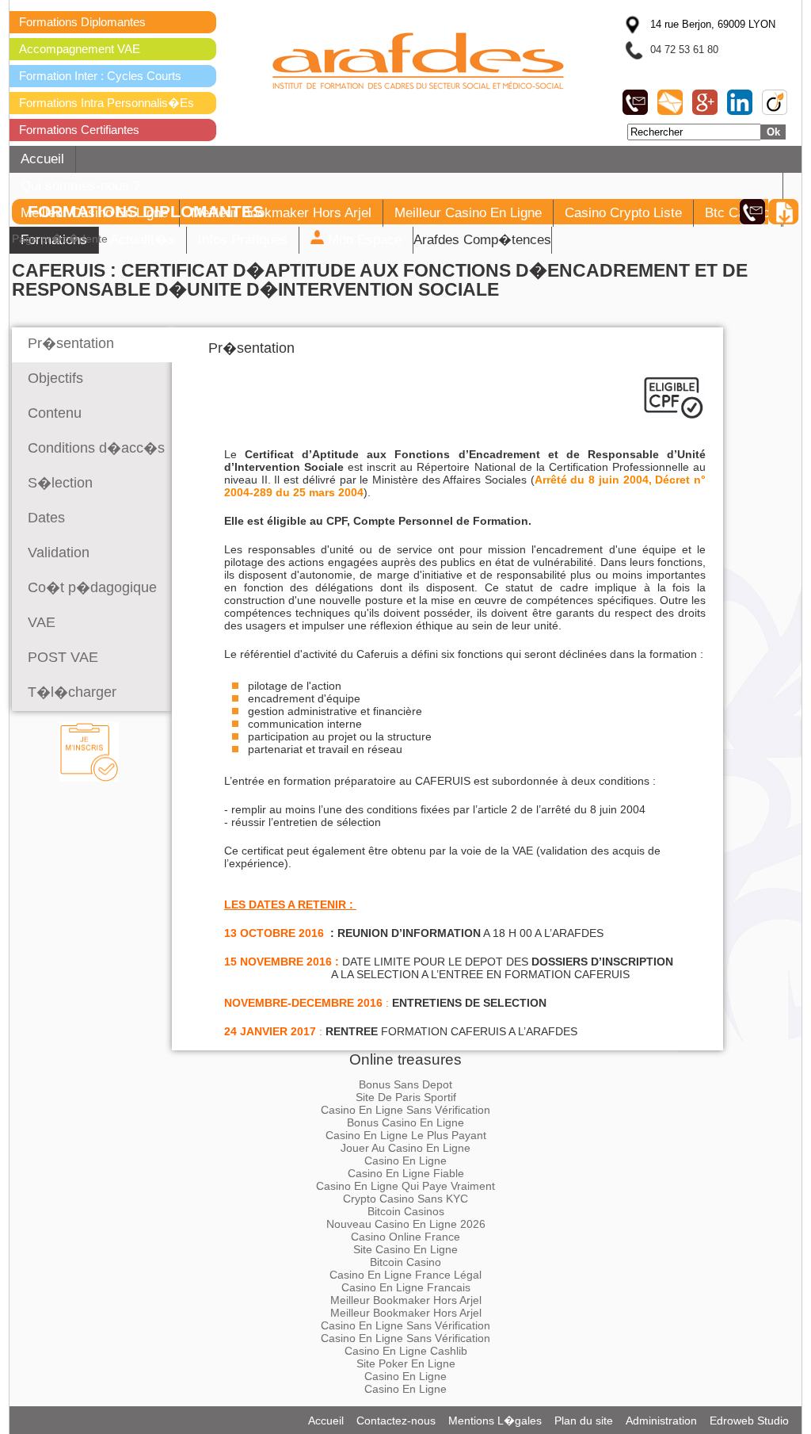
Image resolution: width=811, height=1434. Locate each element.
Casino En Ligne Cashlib (406, 1350)
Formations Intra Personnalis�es (106, 102)
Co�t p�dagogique (92, 587)
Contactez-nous (396, 1420)
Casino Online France (405, 1236)
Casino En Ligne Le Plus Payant (406, 1135)
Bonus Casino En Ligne (405, 1122)
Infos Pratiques (242, 239)
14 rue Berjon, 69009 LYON (712, 24)
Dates (46, 518)
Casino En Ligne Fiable (406, 1173)
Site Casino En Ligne (405, 1249)
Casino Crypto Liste (623, 212)
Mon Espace (363, 239)
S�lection (60, 483)
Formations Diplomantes (82, 22)
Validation (58, 552)
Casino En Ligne (405, 1160)
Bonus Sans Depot (405, 1084)
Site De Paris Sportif (406, 1097)
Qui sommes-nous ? (80, 185)
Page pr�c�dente (60, 238)
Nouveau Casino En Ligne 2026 (405, 1224)
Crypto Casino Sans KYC (405, 1198)
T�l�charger (72, 692)
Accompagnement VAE (79, 48)
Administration (661, 1420)
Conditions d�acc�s (96, 448)
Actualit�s (142, 239)
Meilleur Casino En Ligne (468, 212)
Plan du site (583, 1420)
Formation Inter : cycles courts (100, 75)
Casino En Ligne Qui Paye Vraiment (405, 1186)
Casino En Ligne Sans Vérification (405, 1109)
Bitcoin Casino (405, 1262)
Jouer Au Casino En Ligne (405, 1147)
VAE (41, 622)
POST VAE (63, 657)
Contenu (55, 413)
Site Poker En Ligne (405, 1363)
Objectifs (55, 378)
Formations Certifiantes (79, 129)
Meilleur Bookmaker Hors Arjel (281, 212)
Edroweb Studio (749, 1420)
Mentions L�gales (495, 1420)
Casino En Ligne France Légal (405, 1274)
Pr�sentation (71, 343)
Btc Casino (737, 212)
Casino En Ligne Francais (405, 1287)
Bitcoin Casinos (405, 1211)
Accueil (42, 158)
